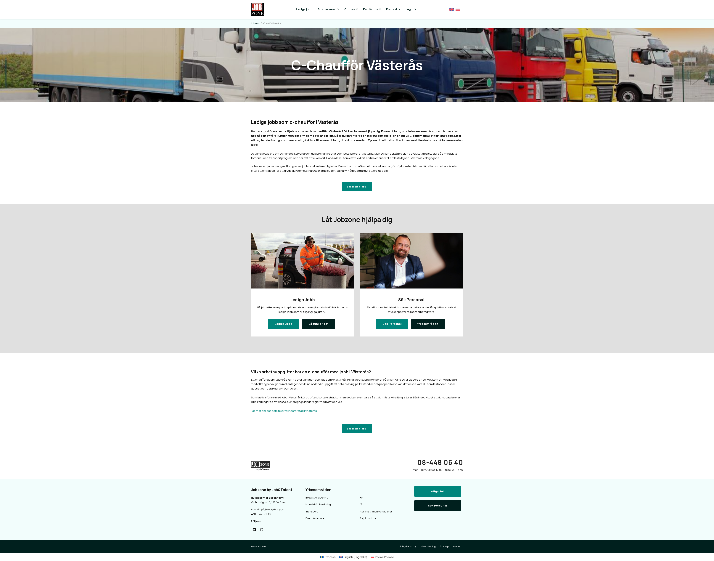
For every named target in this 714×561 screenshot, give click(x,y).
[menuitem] (327, 557)
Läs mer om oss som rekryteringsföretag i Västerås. (284, 411)
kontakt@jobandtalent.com (267, 509)
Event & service (314, 518)
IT (361, 504)
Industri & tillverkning (318, 504)
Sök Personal (437, 505)
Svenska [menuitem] (330, 557)
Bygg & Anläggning (316, 497)
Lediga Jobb (438, 491)
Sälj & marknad (368, 518)
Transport (311, 511)
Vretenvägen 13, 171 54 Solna (268, 502)
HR (361, 497)
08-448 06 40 (440, 462)
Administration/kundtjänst (376, 511)
